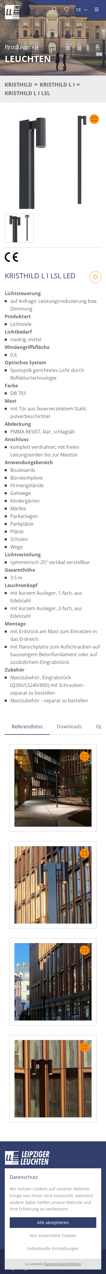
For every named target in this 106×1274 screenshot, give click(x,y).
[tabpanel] (53, 933)
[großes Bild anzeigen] (53, 160)
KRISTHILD (18, 84)
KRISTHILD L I (57, 84)
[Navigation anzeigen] (96, 9)
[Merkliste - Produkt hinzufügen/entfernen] (95, 277)
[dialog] (53, 1219)
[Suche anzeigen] (54, 9)
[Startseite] (12, 12)
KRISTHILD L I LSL (27, 93)
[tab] (27, 726)
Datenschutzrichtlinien (62, 1263)
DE (78, 9)
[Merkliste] (66, 9)
